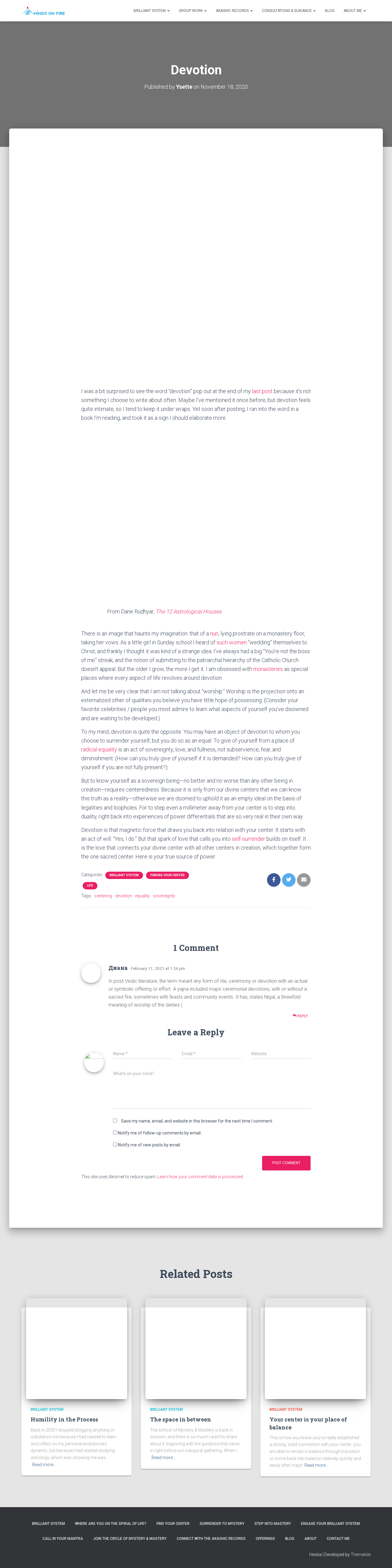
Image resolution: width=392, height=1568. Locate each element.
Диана (118, 967)
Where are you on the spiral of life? (110, 1523)
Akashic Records (233, 11)
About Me (353, 11)
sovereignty (164, 895)
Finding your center (167, 875)
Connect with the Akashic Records (211, 1538)
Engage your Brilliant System (330, 1523)
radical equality (99, 749)
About (310, 1538)
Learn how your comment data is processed (200, 1176)
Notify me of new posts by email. (149, 1144)
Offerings (265, 1538)
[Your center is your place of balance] (315, 1348)
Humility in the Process (64, 1419)
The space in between (180, 1419)
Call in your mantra (63, 1538)
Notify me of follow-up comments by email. (160, 1132)
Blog (329, 11)
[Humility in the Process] (76, 1348)
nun (214, 633)
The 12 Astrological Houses (188, 611)
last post (262, 391)
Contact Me (338, 1538)
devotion (123, 895)
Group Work (191, 11)
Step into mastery (272, 1523)
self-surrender (248, 839)
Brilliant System (150, 11)
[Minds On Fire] (43, 10)
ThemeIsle (361, 1554)
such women (232, 642)
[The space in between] (196, 1348)
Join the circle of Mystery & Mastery (130, 1538)
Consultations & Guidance (287, 11)
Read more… (44, 1464)
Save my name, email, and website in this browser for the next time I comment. (197, 1121)
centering (103, 895)
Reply (302, 1016)
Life (90, 885)
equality (142, 895)
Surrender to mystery (222, 1523)
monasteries (268, 669)
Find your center (173, 1523)
